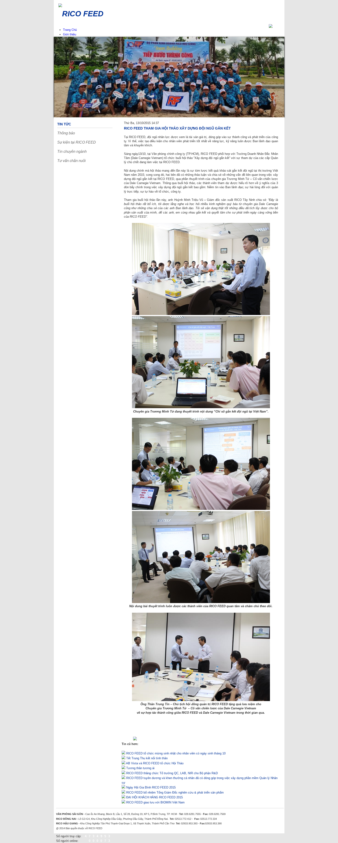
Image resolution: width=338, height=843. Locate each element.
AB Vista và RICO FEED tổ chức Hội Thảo (154, 763)
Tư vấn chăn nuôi (71, 161)
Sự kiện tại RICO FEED (76, 142)
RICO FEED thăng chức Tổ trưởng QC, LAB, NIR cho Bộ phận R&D (171, 773)
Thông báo (66, 133)
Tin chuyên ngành (72, 151)
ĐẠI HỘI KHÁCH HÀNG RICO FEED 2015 (154, 797)
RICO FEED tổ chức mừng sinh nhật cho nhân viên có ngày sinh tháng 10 (175, 753)
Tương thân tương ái (140, 768)
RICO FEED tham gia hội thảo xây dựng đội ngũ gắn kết (177, 128)
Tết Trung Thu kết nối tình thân (146, 758)
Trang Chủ (70, 30)
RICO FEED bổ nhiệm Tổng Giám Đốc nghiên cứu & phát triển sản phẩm (174, 792)
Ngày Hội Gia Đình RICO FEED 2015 (150, 787)
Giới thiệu (69, 34)
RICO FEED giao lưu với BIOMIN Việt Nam (155, 802)
